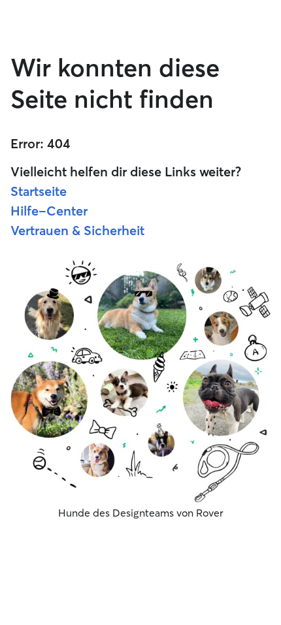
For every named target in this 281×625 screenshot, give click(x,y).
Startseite (38, 191)
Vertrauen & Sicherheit (77, 230)
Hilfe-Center (49, 210)
